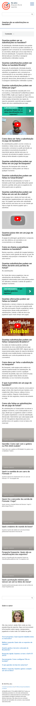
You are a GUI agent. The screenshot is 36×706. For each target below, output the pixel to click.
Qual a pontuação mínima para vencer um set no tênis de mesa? (16, 581)
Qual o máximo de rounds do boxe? (17, 526)
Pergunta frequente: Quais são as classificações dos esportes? (16, 553)
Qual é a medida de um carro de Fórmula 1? (16, 472)
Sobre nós (11, 687)
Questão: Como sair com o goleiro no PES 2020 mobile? (17, 445)
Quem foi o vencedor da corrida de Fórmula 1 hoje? (17, 500)
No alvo (14, 3)
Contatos (5, 687)
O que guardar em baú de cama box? (15, 665)
